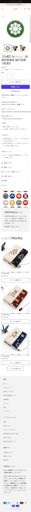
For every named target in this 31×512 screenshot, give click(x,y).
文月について (7, 426)
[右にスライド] (29, 49)
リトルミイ (6, 411)
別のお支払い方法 (15, 91)
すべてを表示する (15, 368)
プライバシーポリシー (9, 430)
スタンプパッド (7, 387)
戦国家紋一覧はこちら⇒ (12, 226)
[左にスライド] (2, 49)
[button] (2, 9)
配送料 (6, 69)
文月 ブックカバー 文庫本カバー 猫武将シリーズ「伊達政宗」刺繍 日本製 (15, 355)
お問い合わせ (7, 437)
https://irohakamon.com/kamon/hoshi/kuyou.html (16, 111)
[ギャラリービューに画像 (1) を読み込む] (7, 48)
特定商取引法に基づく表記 (11, 433)
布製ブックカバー (8, 391)
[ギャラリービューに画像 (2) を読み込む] (15, 48)
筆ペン (5, 384)
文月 (13, 508)
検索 (4, 422)
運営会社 (5, 460)
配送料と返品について (9, 441)
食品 (4, 407)
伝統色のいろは (7, 452)
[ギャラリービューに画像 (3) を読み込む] (23, 48)
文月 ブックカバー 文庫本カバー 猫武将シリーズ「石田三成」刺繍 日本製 (15, 273)
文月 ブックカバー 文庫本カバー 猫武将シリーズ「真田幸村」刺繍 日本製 (15, 314)
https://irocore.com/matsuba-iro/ (12, 118)
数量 (2, 72)
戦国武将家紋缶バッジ (9, 395)
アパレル (5, 403)
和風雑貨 (5, 399)
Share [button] (4, 185)
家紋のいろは (7, 456)
